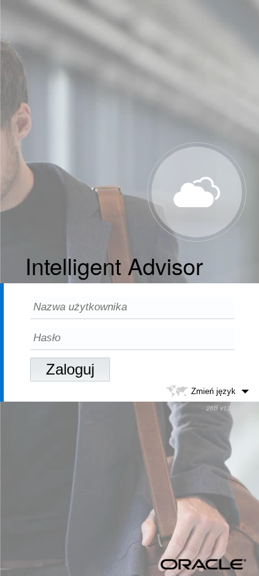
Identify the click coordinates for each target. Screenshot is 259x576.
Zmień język (213, 390)
